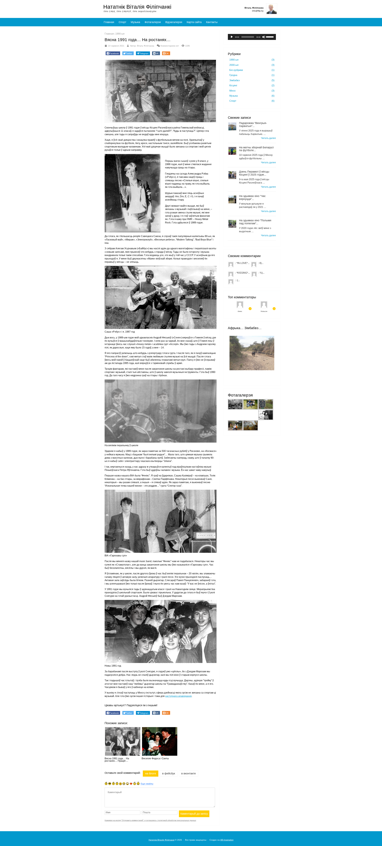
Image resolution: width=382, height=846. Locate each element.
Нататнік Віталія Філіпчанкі (137, 7)
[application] (252, 37)
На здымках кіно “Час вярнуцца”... (252, 198)
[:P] (120, 783)
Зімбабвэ (251, 80)
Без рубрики (251, 70)
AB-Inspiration (227, 840)
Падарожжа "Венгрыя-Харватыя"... (253, 125)
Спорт (122, 22)
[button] (113, 53)
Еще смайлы (147, 783)
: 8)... (260, 263)
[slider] (270, 36)
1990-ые (251, 59)
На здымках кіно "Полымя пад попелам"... (255, 222)
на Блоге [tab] (150, 773)
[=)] (106, 783)
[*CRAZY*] (138, 783)
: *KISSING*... (242, 273)
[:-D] (123, 783)
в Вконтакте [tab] (188, 773)
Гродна (251, 75)
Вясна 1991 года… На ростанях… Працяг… (117, 759)
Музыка (135, 22)
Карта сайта (194, 22)
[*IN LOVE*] (131, 783)
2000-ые (251, 65)
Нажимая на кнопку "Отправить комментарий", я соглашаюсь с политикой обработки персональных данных (150, 820)
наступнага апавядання (178, 696)
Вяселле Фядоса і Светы (155, 758)
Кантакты (212, 22)
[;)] (116, 783)
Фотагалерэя (153, 22)
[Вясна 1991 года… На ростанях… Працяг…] (122, 741)
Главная (109, 22)
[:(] (113, 783)
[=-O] (127, 783)
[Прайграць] (231, 36)
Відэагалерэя (173, 22)
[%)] (134, 783)
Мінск (251, 90)
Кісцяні (251, 85)
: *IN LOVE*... (242, 263)
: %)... (261, 273)
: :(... (237, 280)
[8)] (109, 783)
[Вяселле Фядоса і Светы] (159, 741)
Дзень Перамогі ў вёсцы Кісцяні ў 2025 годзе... (254, 173)
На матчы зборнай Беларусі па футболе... (256, 149)
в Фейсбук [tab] (168, 773)
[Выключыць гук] (263, 36)
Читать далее (268, 138)
